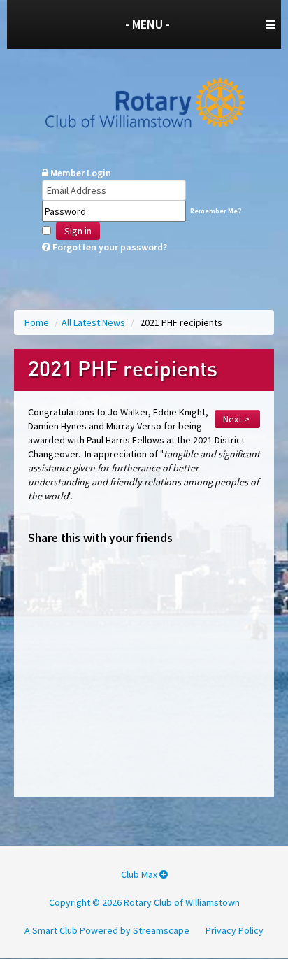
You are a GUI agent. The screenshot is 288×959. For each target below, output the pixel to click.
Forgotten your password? (108, 247)
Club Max (140, 874)
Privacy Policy (235, 930)
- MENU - (147, 24)
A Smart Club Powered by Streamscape (106, 930)
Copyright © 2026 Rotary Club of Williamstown (144, 902)
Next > (237, 419)
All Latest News (94, 322)
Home (37, 322)
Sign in (78, 231)
